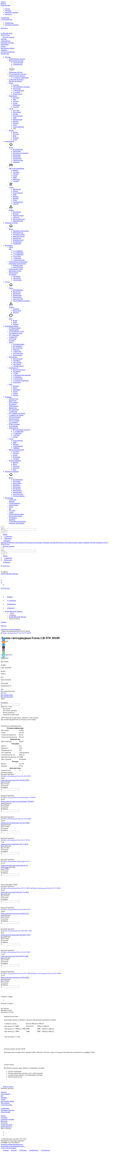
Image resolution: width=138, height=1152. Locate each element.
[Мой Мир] (3, 644)
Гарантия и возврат (11, 12)
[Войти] (2, 578)
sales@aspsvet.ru (6, 1126)
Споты (3, 1099)
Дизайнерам (9, 23)
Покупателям (5, 1112)
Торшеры (4, 1097)
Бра (2, 1096)
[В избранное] (3, 792)
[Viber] (3, 650)
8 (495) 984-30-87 (7, 33)
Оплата (7, 9)
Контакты (8, 14)
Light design (5, 867)
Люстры (3, 1092)
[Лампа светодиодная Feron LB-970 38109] (16, 633)
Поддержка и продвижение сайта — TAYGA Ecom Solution (13, 1147)
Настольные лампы (7, 1101)
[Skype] (3, 655)
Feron (3, 782)
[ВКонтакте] (3, 639)
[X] (3, 647)
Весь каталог (5, 1103)
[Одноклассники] (3, 642)
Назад (12, 613)
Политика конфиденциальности (12, 1144)
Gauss (3, 803)
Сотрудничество (6, 1105)
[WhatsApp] (3, 652)
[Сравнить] (7, 644)
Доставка (8, 10)
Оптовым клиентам (11, 25)
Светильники (5, 1094)
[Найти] (5, 531)
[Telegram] (3, 658)
